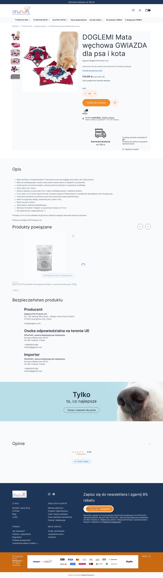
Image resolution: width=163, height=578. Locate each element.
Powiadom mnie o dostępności (57, 275)
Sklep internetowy (80, 575)
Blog (14, 514)
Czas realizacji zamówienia (60, 517)
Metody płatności (55, 508)
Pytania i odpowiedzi (21, 534)
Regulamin (17, 537)
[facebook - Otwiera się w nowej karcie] (53, 494)
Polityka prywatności (21, 540)
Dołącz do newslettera (99, 509)
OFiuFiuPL (15, 26)
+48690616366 (31, 345)
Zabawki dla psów (40, 26)
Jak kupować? (18, 531)
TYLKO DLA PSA (26, 26)
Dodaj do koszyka (96, 102)
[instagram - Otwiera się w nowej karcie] (49, 494)
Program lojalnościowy (58, 511)
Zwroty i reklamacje (56, 520)
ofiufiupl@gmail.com (33, 347)
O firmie (15, 511)
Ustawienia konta (55, 534)
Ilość (84, 88)
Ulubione (52, 537)
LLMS (14, 517)
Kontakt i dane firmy (21, 508)
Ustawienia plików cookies (24, 543)
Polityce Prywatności (112, 522)
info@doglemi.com (32, 323)
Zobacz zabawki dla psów (81, 410)
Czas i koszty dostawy (58, 514)
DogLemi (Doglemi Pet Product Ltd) (95, 61)
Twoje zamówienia (56, 531)
